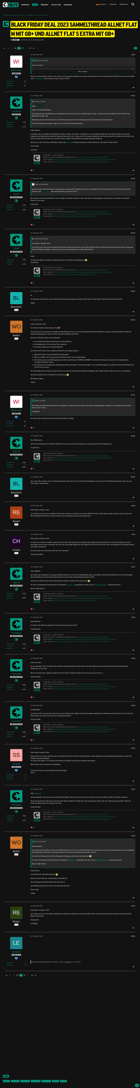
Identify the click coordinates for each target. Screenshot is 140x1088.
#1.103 (133, 179)
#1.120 (133, 936)
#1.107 (133, 395)
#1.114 (133, 658)
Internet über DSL (100, 458)
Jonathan (39, 78)
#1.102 (133, 96)
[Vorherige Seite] (4, 48)
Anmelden (113, 4)
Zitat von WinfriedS (41, 184)
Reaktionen (10, 81)
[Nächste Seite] (33, 48)
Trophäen (10, 83)
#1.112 (133, 567)
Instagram (96, 162)
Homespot (88, 458)
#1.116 (133, 748)
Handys (113, 159)
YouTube (106, 162)
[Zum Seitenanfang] (137, 1085)
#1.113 (133, 617)
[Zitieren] (133, 87)
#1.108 (133, 436)
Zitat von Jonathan (41, 60)
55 (15, 48)
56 (19, 48)
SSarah (38, 793)
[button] (101, 4)
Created (70, 162)
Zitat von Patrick (40, 841)
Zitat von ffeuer (40, 101)
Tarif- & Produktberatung (76, 159)
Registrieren (124, 4)
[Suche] (133, 4)
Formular (69, 585)
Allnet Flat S (46, 1081)
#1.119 (133, 906)
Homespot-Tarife (92, 159)
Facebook (79, 162)
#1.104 (133, 233)
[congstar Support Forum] (10, 4)
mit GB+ (63, 1081)
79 (30, 48)
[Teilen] (135, 48)
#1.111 (133, 534)
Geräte (109, 458)
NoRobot (55, 1081)
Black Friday (25, 1081)
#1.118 (133, 836)
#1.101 (133, 55)
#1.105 (133, 291)
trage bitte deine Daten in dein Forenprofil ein (92, 157)
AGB (67, 142)
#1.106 (133, 320)
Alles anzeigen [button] (82, 71)
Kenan (40, 106)
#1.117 (133, 789)
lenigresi (69, 962)
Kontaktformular (100, 585)
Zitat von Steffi (40, 401)
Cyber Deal (15, 1081)
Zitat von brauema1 (41, 239)
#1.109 (133, 477)
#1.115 (133, 705)
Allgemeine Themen (60, 159)
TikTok (92, 460)
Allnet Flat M (36, 1081)
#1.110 (133, 506)
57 (23, 48)
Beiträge (9, 86)
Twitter (88, 162)
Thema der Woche (60, 162)
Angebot (6, 1081)
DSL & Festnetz (104, 159)
